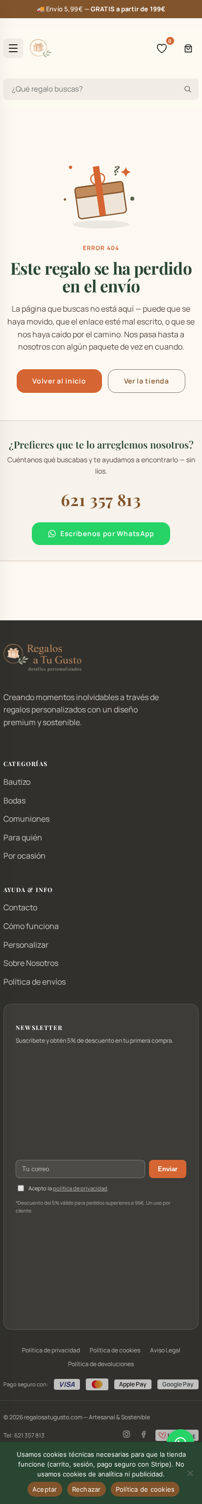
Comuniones (26, 818)
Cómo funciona (31, 926)
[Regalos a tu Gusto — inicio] (40, 48)
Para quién (22, 837)
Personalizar (26, 944)
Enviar (167, 1169)
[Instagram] (126, 1435)
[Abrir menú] (13, 48)
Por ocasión (24, 855)
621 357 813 (101, 499)
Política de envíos (34, 981)
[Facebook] (143, 1435)
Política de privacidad (51, 1350)
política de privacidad (80, 1188)
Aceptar (44, 1489)
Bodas (14, 800)
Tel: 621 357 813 (24, 1435)
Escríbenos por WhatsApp (107, 533)
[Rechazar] (190, 1473)
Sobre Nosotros (30, 963)
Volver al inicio (59, 380)
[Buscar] (188, 89)
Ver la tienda (146, 380)
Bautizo (16, 781)
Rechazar (86, 1489)
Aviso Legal (165, 1350)
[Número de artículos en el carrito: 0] (188, 48)
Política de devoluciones (101, 1364)
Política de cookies (115, 1350)
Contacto (20, 907)
